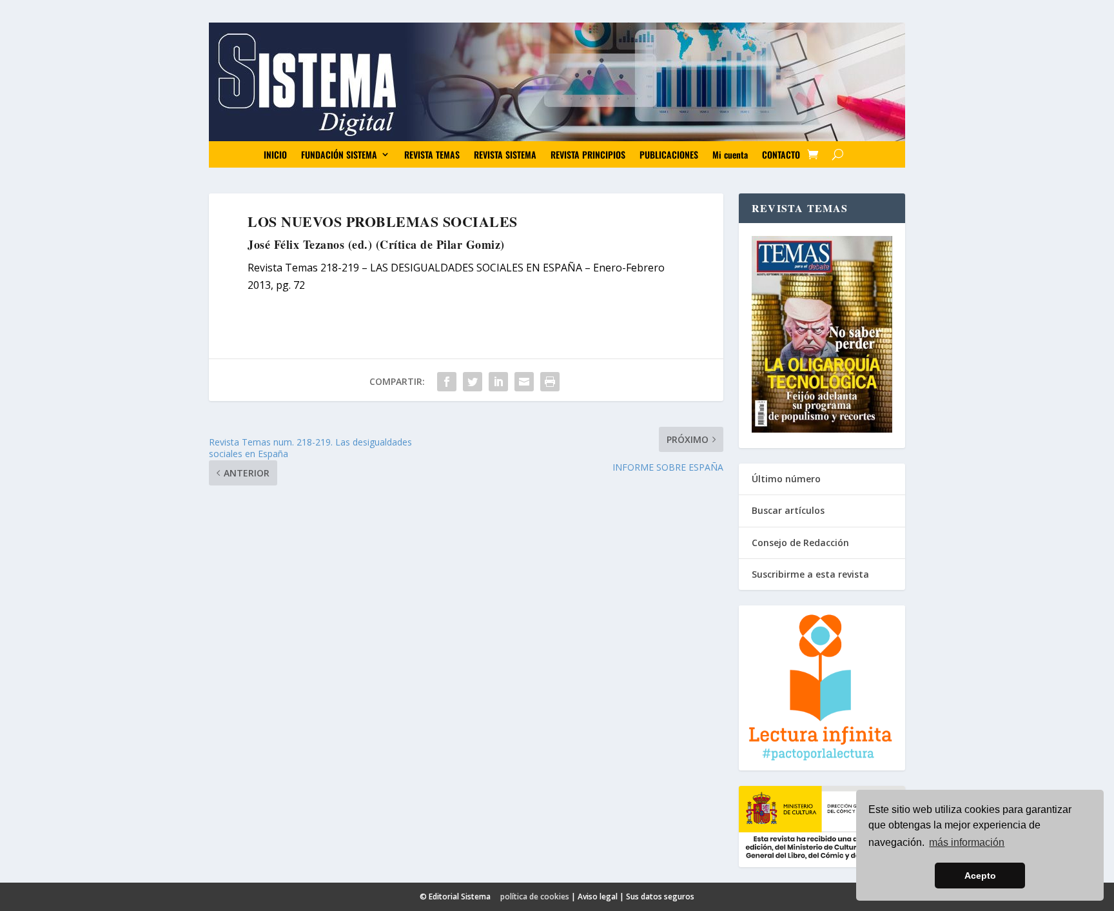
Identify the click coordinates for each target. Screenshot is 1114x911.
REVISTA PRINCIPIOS (588, 154)
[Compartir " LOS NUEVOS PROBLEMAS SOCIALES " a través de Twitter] (472, 382)
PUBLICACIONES (669, 154)
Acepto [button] (980, 875)
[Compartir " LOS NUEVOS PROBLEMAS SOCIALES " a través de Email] (524, 382)
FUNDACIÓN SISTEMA (339, 154)
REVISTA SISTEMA (505, 154)
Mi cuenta (730, 154)
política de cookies (534, 896)
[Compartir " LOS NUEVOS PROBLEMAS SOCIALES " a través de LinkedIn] (498, 382)
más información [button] (966, 842)
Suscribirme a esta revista (810, 574)
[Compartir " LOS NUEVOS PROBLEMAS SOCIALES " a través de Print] (550, 382)
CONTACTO (781, 154)
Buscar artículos (788, 510)
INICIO (275, 154)
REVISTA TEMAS (432, 154)
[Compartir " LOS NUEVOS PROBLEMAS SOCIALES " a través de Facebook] (447, 382)
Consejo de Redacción (800, 542)
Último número (786, 479)
